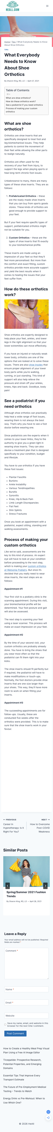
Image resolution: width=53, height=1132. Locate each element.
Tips (6, 50)
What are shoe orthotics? (18, 98)
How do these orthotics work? (21, 101)
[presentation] (26, 871)
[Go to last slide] (7, 886)
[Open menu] (47, 6)
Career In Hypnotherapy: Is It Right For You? (13, 826)
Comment (12, 950)
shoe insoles (36, 364)
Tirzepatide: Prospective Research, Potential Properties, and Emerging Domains (22, 1064)
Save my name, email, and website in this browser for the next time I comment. (27, 1024)
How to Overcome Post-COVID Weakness (40, 826)
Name (10, 989)
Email (9, 1002)
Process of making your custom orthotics (21, 110)
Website (10, 1015)
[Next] (45, 886)
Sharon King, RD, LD (16, 81)
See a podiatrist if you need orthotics (24, 105)
